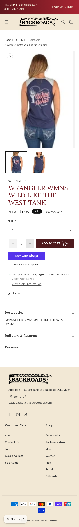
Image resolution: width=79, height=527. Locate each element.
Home (8, 40)
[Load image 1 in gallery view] (16, 162)
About (8, 435)
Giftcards (51, 476)
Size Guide (11, 462)
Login (55, 7)
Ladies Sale (34, 40)
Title (12, 221)
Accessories (53, 435)
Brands (50, 469)
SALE (19, 40)
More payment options (26, 264)
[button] (6, 22)
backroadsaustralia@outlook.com (30, 402)
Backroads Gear (55, 442)
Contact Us (12, 442)
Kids (48, 462)
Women (50, 455)
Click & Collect (14, 455)
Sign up (68, 7)
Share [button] (16, 293)
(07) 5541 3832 (17, 396)
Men (48, 449)
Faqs (8, 449)
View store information (26, 284)
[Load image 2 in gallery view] (39, 162)
